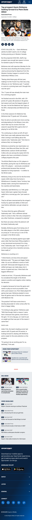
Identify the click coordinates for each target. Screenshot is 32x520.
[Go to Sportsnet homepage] (6, 2)
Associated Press (6, 14)
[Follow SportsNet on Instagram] (18, 502)
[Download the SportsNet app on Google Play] (18, 469)
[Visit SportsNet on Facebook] (13, 502)
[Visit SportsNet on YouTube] (8, 502)
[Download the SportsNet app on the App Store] (6, 469)
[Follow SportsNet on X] (3, 502)
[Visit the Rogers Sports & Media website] (8, 512)
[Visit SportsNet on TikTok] (24, 502)
